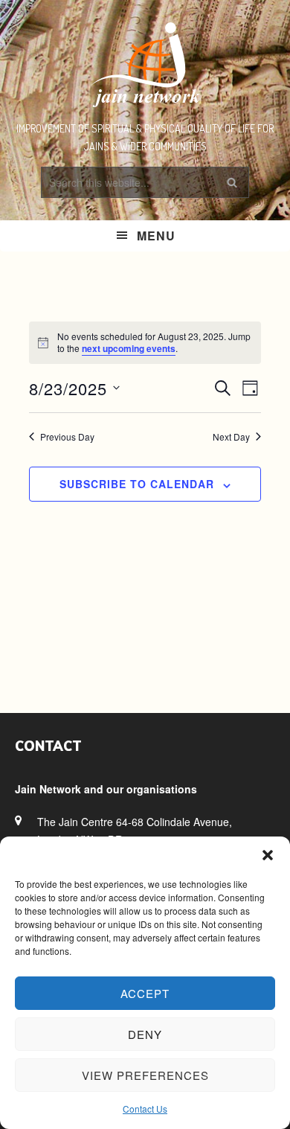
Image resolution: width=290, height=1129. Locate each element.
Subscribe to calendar (136, 483)
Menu (156, 235)
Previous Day (67, 437)
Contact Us (145, 1108)
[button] (267, 855)
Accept (145, 993)
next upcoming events (128, 348)
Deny (145, 1034)
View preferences (145, 1075)
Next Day (231, 437)
